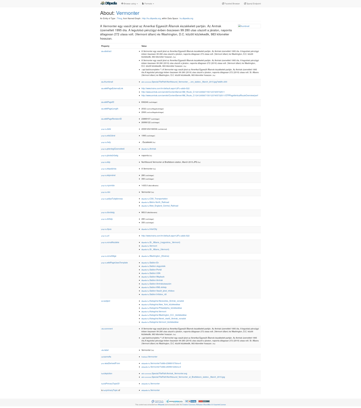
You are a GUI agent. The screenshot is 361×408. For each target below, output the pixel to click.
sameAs (106, 356)
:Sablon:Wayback (152, 276)
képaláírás (108, 168)
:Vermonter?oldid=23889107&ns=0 (161, 363)
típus (106, 229)
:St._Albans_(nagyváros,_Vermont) (160, 242)
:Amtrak (148, 148)
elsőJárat (108, 135)
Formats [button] (148, 3)
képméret (108, 175)
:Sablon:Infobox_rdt (154, 294)
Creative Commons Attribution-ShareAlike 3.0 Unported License (204, 404)
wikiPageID (107, 102)
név (105, 192)
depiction (106, 373)
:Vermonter (149, 356)
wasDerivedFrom (110, 363)
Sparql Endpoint (253, 3)
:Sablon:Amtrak (152, 280)
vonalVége (108, 255)
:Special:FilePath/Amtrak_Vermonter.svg (164, 373)
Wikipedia (161, 404)
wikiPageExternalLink (112, 88)
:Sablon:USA (150, 273)
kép (105, 162)
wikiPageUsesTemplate (114, 262)
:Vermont (149, 245)
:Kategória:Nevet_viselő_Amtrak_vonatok (163, 318)
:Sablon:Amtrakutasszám (156, 283)
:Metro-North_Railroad (155, 202)
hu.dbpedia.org (186, 18)
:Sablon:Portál (151, 269)
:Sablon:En (150, 262)
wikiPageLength (109, 108)
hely (106, 142)
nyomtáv (108, 185)
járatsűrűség (109, 155)
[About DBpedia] (108, 3)
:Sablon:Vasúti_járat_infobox (157, 290)
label (105, 350)
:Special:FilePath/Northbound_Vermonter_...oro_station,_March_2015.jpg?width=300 (184, 81)
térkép (107, 218)
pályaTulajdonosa (112, 198)
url (105, 235)
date (106, 128)
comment (107, 328)
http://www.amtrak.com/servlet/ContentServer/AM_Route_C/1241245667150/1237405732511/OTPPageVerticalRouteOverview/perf (199, 95)
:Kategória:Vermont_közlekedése (160, 322)
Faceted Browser (232, 3)
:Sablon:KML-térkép (154, 287)
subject (105, 300)
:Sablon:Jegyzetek (153, 266)
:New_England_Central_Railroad (159, 205)
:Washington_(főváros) (155, 255)
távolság (108, 212)
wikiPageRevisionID (111, 118)
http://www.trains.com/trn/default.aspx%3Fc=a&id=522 (165, 88)
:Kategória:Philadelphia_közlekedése (161, 307)
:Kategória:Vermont (153, 311)
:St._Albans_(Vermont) (155, 249)
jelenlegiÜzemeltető (113, 148)
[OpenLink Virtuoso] (157, 401)
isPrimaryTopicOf (110, 383)
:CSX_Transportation (154, 198)
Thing (119, 18)
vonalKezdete (110, 242)
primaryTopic (110, 390)
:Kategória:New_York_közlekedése (160, 304)
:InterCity (149, 229)
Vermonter (127, 12)
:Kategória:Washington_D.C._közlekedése (164, 314)
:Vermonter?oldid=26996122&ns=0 (161, 366)
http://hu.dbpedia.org (151, 18)
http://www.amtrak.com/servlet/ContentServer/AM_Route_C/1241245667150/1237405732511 (183, 91)
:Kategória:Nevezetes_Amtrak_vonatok (162, 300)
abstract (106, 51)
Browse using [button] (129, 3)
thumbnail (107, 81)
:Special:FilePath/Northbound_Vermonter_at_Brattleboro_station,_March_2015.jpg (183, 376)
